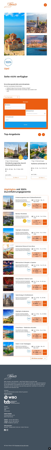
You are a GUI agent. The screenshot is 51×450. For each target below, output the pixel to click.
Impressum (6, 408)
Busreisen (25, 101)
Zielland (8, 104)
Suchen (25, 124)
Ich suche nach (9, 116)
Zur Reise (15, 177)
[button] (39, 134)
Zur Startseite (8, 97)
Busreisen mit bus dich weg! (21, 445)
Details (44, 206)
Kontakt (6, 406)
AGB (5, 409)
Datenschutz (7, 411)
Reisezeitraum (30, 110)
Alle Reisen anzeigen (37, 358)
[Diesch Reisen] (10, 5)
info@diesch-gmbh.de (13, 422)
